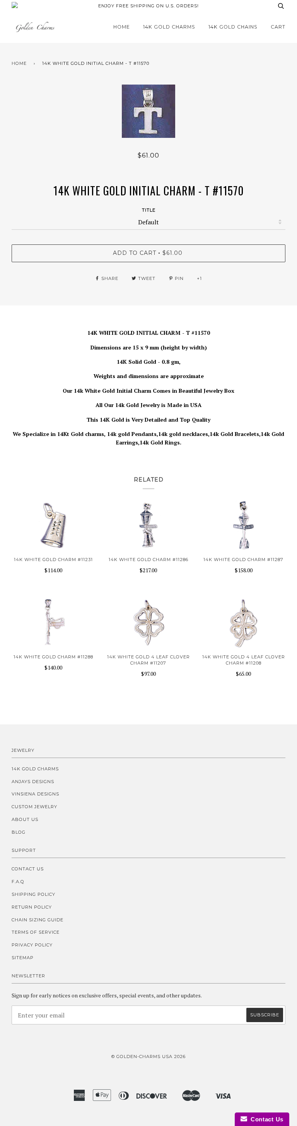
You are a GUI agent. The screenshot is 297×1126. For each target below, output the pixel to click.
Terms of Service (36, 932)
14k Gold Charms (169, 27)
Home (121, 27)
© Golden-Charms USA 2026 (148, 1056)
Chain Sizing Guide (37, 920)
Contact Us (28, 869)
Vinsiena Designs (35, 794)
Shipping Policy (33, 894)
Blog (19, 832)
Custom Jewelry (34, 806)
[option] (148, 111)
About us (25, 819)
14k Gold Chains (233, 27)
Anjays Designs (33, 781)
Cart (278, 27)
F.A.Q (18, 881)
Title (148, 210)
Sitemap (23, 957)
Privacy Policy (32, 945)
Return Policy (32, 907)
